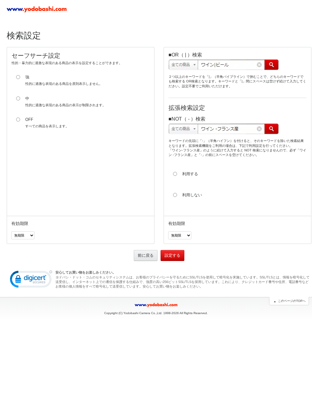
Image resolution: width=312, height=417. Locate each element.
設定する (172, 255)
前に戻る (146, 255)
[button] (31, 280)
